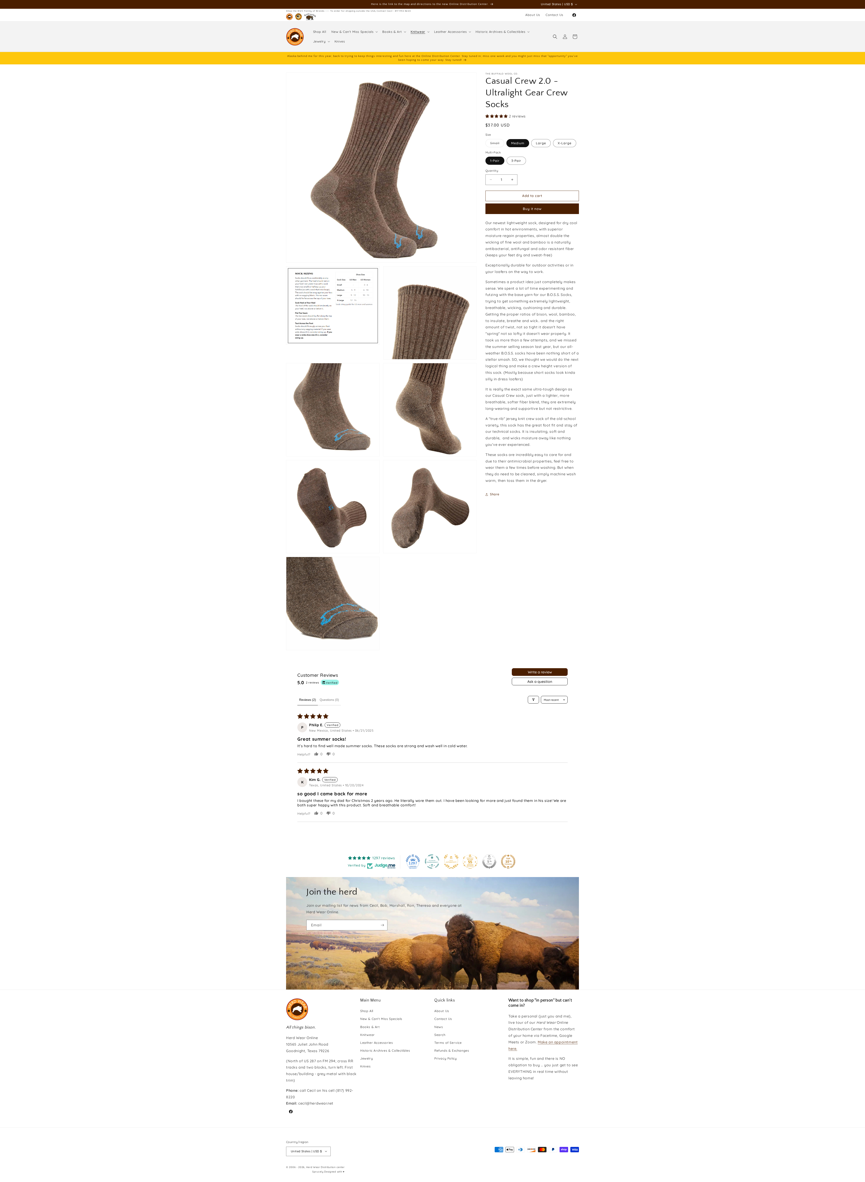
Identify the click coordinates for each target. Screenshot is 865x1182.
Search (440, 1035)
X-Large (564, 143)
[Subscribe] (382, 925)
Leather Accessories (376, 1043)
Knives (365, 1067)
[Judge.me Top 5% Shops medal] (489, 861)
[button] (354, 31)
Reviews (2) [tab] (307, 700)
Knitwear (367, 1035)
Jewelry (366, 1059)
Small (497, 144)
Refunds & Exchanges (451, 1051)
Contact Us (443, 1019)
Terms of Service (448, 1043)
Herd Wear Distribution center (325, 1166)
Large (541, 143)
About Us (441, 1011)
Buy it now (532, 209)
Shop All (366, 1011)
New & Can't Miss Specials (381, 1019)
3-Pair (516, 161)
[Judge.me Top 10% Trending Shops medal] (508, 861)
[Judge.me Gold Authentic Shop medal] (451, 861)
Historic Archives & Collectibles (385, 1051)
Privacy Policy (445, 1059)
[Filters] (533, 700)
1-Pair (495, 161)
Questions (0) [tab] (329, 700)
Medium (517, 143)
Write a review (540, 672)
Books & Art (370, 1027)
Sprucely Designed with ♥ (328, 1171)
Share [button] (494, 494)
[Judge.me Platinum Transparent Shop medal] (432, 861)
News (438, 1027)
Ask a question (539, 681)
